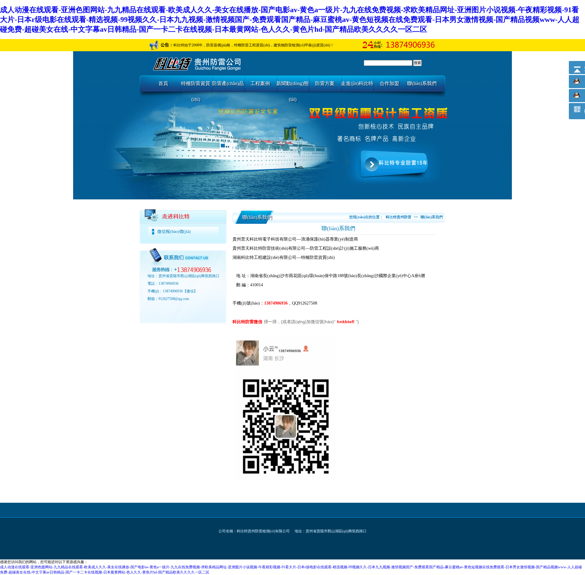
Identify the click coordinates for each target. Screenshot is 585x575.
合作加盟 (389, 83)
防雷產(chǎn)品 (228, 83)
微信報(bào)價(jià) (174, 231)
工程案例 (260, 83)
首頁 (163, 83)
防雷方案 (325, 83)
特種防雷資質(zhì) (195, 86)
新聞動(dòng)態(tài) (292, 86)
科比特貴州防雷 (398, 217)
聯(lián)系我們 (422, 83)
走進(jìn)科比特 (357, 83)
